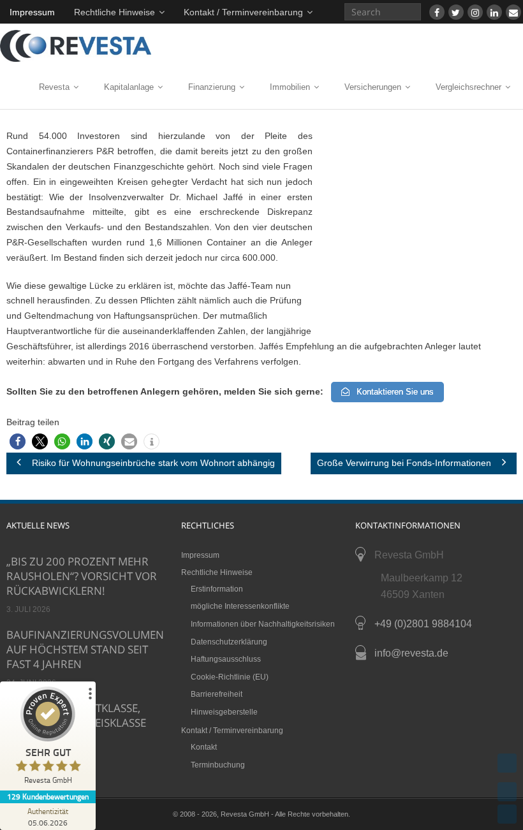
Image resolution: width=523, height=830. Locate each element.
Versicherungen (372, 87)
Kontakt (204, 747)
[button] (18, 441)
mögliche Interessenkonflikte (240, 606)
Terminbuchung (218, 765)
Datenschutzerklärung (229, 641)
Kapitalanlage (129, 87)
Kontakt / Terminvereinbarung (243, 12)
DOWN (507, 814)
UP (507, 791)
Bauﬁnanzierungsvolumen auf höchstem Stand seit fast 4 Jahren (85, 649)
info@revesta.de (411, 653)
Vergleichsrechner (468, 87)
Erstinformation (217, 589)
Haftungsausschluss (226, 659)
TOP (507, 763)
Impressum (32, 12)
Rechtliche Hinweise (114, 12)
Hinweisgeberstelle (224, 712)
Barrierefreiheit (216, 694)
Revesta (54, 87)
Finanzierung (211, 87)
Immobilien (290, 87)
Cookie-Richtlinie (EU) (230, 677)
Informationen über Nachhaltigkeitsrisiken (263, 624)
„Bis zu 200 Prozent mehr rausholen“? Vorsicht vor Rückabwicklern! (81, 576)
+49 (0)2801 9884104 (423, 623)
